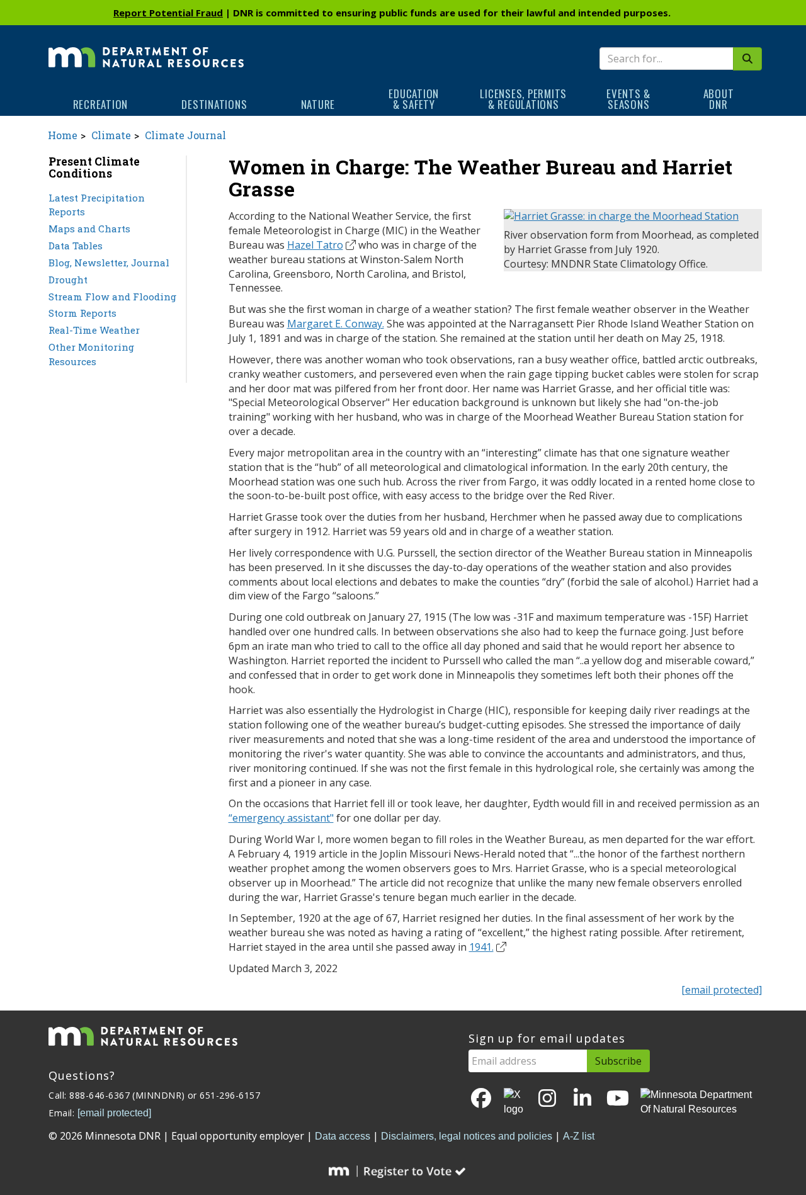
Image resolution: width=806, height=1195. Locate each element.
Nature (318, 104)
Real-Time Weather (94, 330)
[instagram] (547, 1099)
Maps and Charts (89, 228)
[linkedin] (582, 1099)
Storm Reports (82, 313)
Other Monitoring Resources (91, 354)
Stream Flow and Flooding (112, 296)
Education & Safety (414, 99)
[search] (747, 59)
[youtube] (617, 1099)
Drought (68, 279)
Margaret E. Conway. (335, 324)
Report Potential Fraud (168, 12)
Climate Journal (185, 135)
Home (62, 135)
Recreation (100, 104)
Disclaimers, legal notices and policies (466, 1136)
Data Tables (75, 245)
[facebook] (481, 1099)
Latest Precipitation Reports (96, 204)
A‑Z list (578, 1136)
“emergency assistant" (281, 818)
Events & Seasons (628, 99)
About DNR (718, 99)
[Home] (146, 48)
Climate (111, 135)
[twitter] (514, 1102)
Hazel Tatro (315, 245)
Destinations (214, 104)
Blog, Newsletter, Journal (108, 262)
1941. (481, 947)
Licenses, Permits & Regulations (523, 99)
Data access (342, 1136)
